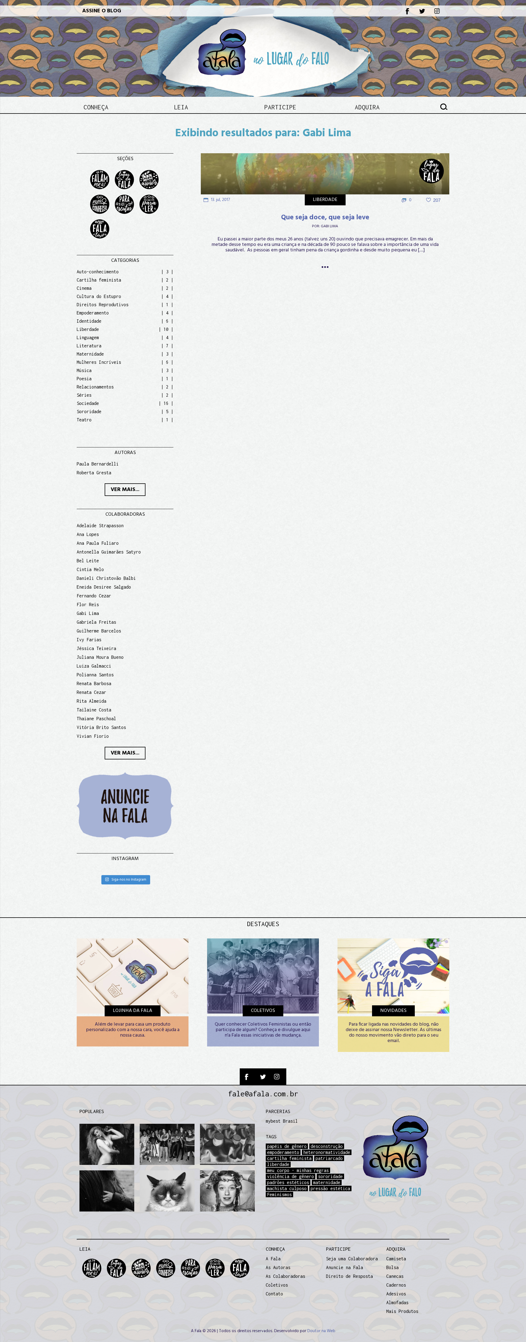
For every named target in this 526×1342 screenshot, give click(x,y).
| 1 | (167, 304)
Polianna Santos (95, 674)
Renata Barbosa (94, 683)
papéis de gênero (287, 1146)
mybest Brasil (282, 1121)
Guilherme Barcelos (99, 630)
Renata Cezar (91, 692)
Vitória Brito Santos (101, 727)
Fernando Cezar (94, 595)
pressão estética (330, 1188)
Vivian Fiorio (93, 736)
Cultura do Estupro (99, 296)
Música (84, 370)
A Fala (273, 1258)
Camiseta (396, 1258)
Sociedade (88, 403)
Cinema (84, 288)
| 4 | (167, 296)
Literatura (89, 345)
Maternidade (90, 353)
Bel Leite (88, 560)
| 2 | (167, 279)
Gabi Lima (329, 226)
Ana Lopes (88, 534)
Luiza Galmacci (94, 665)
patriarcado (329, 1158)
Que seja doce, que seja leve (325, 217)
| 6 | (167, 321)
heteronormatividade (326, 1152)
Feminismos (279, 1194)
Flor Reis (88, 604)
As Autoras (278, 1267)
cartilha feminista (289, 1158)
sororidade (330, 1176)
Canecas (395, 1276)
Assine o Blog (101, 11)
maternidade (326, 1182)
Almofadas (397, 1302)
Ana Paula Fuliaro (98, 543)
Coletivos (277, 1285)
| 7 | (167, 345)
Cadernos (396, 1285)
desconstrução (327, 1146)
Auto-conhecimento (98, 271)
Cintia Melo (90, 569)
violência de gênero (290, 1176)
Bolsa (392, 1267)
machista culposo (287, 1188)
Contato (274, 1293)
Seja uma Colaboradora (352, 1258)
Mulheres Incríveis (99, 362)
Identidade (89, 321)
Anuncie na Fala (344, 1267)
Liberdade (325, 200)
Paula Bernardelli (98, 463)
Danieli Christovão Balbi (106, 578)
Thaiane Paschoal (96, 718)
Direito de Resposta (349, 1276)
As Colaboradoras (285, 1276)
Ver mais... (125, 489)
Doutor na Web (321, 1331)
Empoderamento (93, 312)
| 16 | (166, 403)
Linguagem (88, 337)
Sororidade (89, 411)
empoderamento (283, 1152)
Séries (84, 395)
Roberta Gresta (94, 472)
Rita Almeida (91, 701)
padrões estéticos (288, 1182)
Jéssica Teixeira (96, 648)
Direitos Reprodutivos (102, 304)
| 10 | (166, 329)
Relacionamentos (95, 386)
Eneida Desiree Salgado (104, 587)
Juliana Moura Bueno (100, 657)
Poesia (84, 378)
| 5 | (167, 411)
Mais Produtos (402, 1311)
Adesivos (396, 1293)
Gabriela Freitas (96, 622)
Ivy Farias (89, 639)
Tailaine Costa (94, 709)
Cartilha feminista (99, 279)
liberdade (278, 1164)
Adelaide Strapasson (100, 525)
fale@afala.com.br (263, 1093)
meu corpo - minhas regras (298, 1170)
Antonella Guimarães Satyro (109, 551)
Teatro (84, 419)
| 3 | (167, 271)
